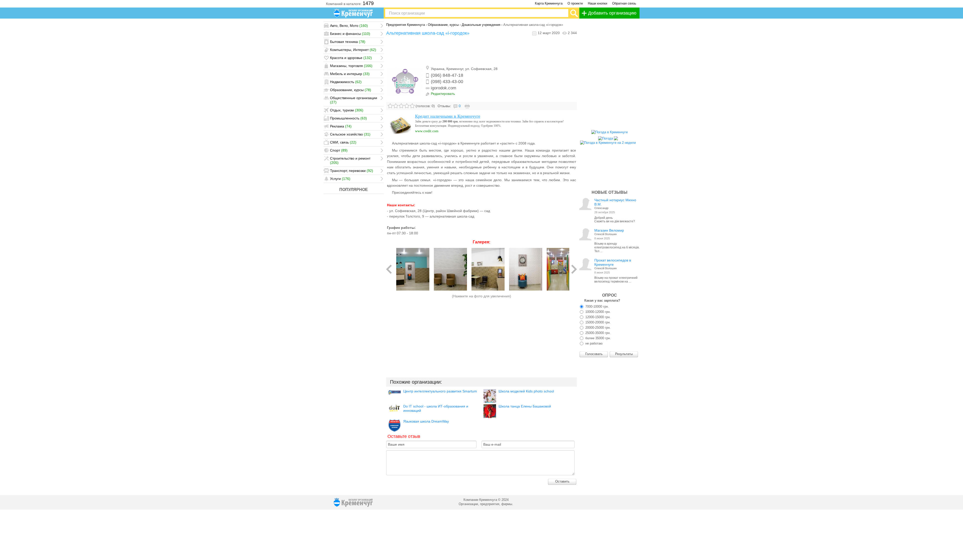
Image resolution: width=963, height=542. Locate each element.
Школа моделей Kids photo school (526, 391)
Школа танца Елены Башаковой (525, 406)
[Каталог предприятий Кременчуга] (354, 13)
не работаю (593, 343)
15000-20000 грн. (597, 322)
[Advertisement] (481, 50)
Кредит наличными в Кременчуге (447, 116)
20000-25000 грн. (597, 327)
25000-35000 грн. (597, 333)
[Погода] (608, 137)
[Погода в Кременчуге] (609, 132)
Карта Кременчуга (549, 3)
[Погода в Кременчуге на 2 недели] (608, 141)
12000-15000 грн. (597, 317)
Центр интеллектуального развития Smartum (440, 391)
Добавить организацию (612, 13)
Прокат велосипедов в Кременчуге (612, 262)
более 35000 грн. (597, 338)
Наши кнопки (597, 3)
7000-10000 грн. (596, 306)
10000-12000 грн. (597, 312)
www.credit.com (426, 131)
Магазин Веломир (609, 230)
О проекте (575, 3)
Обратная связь (624, 3)
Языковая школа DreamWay (426, 421)
